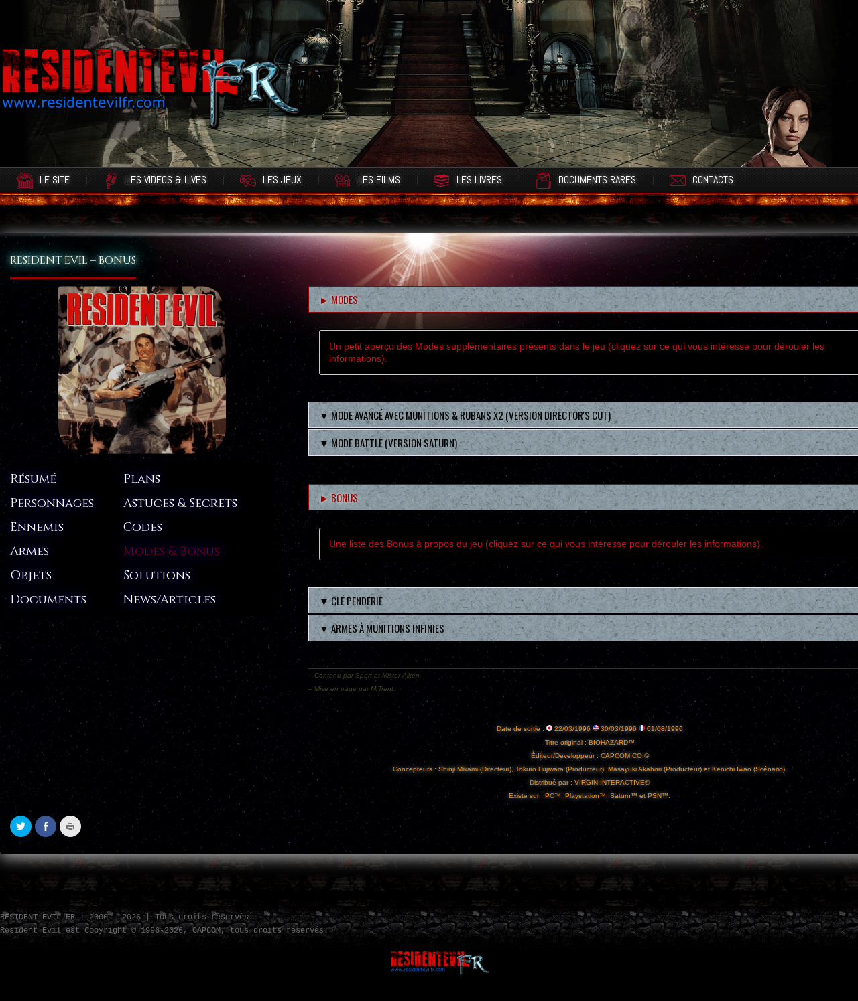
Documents (48, 599)
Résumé (33, 479)
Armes (29, 551)
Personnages (52, 503)
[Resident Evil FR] (151, 97)
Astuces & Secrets (180, 503)
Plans (141, 479)
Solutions (156, 575)
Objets (31, 575)
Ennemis (37, 527)
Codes (142, 527)
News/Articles (169, 599)
